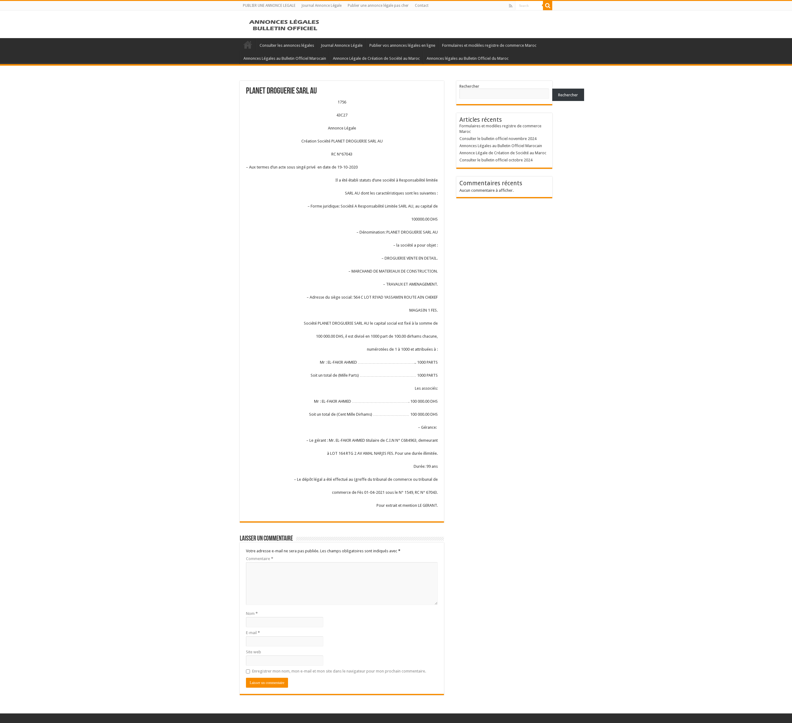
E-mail (253, 632)
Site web (253, 652)
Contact (421, 5)
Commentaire (259, 558)
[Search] (547, 5)
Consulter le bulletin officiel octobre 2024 (495, 160)
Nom (252, 613)
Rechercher (469, 86)
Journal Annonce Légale (322, 5)
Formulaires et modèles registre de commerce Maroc (489, 45)
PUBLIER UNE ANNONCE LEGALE (269, 5)
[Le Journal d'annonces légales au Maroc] (284, 24)
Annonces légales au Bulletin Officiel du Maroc (468, 58)
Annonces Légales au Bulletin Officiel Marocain (284, 58)
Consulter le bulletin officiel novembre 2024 (497, 138)
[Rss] (510, 6)
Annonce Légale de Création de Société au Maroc (376, 58)
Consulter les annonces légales (287, 45)
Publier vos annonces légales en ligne (402, 45)
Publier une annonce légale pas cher (378, 5)
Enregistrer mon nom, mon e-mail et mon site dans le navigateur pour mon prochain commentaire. (339, 671)
